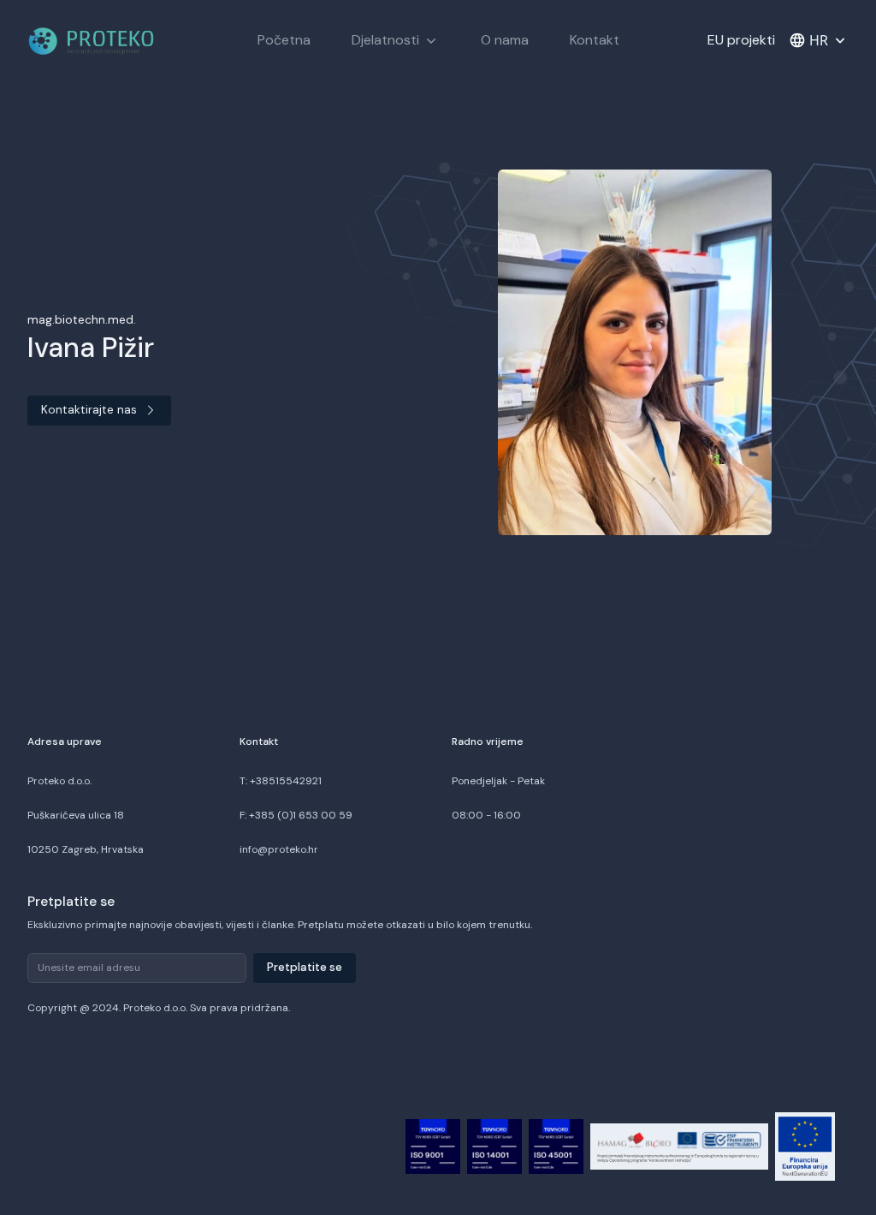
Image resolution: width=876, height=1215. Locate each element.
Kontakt (594, 40)
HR (818, 40)
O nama (505, 40)
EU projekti (741, 40)
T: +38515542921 (281, 781)
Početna (284, 40)
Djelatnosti (385, 40)
